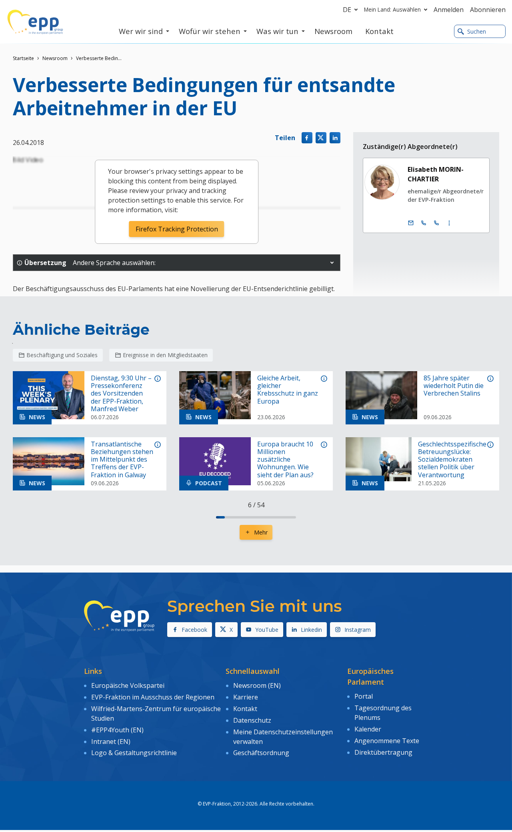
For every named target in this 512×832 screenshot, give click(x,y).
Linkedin (311, 629)
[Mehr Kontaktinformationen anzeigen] (449, 223)
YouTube (266, 629)
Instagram (357, 629)
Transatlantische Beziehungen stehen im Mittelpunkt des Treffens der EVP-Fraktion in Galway (122, 459)
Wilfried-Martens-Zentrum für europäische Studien (156, 713)
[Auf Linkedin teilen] (335, 137)
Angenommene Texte (386, 740)
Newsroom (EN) (257, 685)
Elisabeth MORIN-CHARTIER (436, 174)
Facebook (194, 629)
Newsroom (55, 58)
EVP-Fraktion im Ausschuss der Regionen (152, 697)
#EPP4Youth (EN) (117, 729)
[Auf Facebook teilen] (307, 137)
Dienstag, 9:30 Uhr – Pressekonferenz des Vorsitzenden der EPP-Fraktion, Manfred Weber (121, 393)
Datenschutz (252, 720)
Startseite (23, 58)
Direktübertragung (383, 752)
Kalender (367, 729)
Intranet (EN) (110, 741)
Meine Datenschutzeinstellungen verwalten (283, 736)
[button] (332, 262)
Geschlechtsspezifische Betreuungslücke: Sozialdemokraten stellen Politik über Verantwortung (452, 459)
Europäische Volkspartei (127, 685)
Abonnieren (488, 9)
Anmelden (449, 9)
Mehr (261, 532)
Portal (363, 696)
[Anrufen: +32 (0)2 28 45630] (423, 223)
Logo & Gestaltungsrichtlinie (134, 752)
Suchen (476, 31)
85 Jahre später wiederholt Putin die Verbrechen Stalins (454, 386)
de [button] (347, 9)
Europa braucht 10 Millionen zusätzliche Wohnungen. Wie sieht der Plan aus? (285, 459)
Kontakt (245, 708)
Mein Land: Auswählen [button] (392, 9)
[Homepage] (35, 22)
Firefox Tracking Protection (177, 229)
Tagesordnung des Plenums (383, 712)
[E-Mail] (411, 223)
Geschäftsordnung (261, 752)
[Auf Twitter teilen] (321, 137)
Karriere (245, 697)
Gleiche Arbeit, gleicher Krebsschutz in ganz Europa (287, 389)
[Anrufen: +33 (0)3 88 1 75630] (436, 223)
